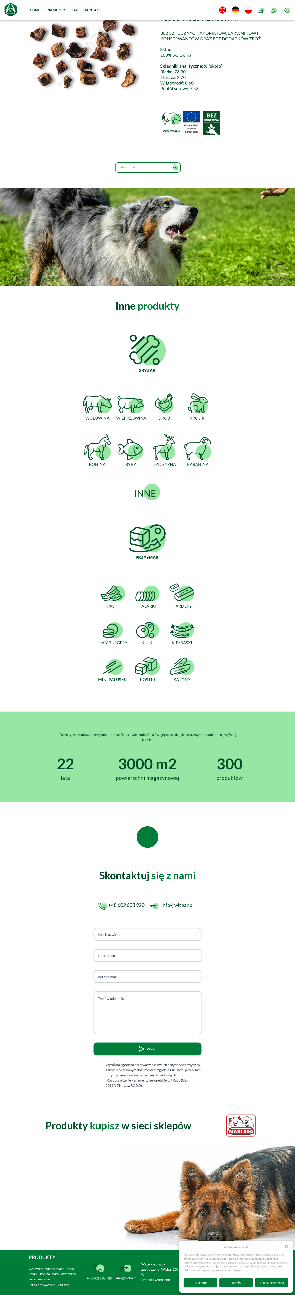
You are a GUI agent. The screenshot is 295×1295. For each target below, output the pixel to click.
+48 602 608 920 (99, 1278)
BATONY (181, 679)
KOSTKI (147, 679)
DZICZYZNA (164, 464)
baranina (35, 1279)
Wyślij (151, 1049)
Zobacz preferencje (272, 1282)
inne (47, 1279)
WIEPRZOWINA (131, 417)
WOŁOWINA (97, 417)
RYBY (130, 464)
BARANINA (198, 464)
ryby (55, 1274)
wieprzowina (54, 1269)
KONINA (97, 464)
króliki (33, 1274)
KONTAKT (93, 10)
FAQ (75, 10)
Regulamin (63, 1285)
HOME (35, 10)
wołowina (36, 1269)
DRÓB (164, 417)
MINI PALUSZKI (113, 679)
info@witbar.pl (126, 1278)
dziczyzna (68, 1274)
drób (70, 1269)
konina (45, 1274)
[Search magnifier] (176, 168)
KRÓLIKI (198, 417)
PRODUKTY (56, 10)
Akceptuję (200, 1282)
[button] (286, 1246)
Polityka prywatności (42, 1285)
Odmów (236, 1282)
